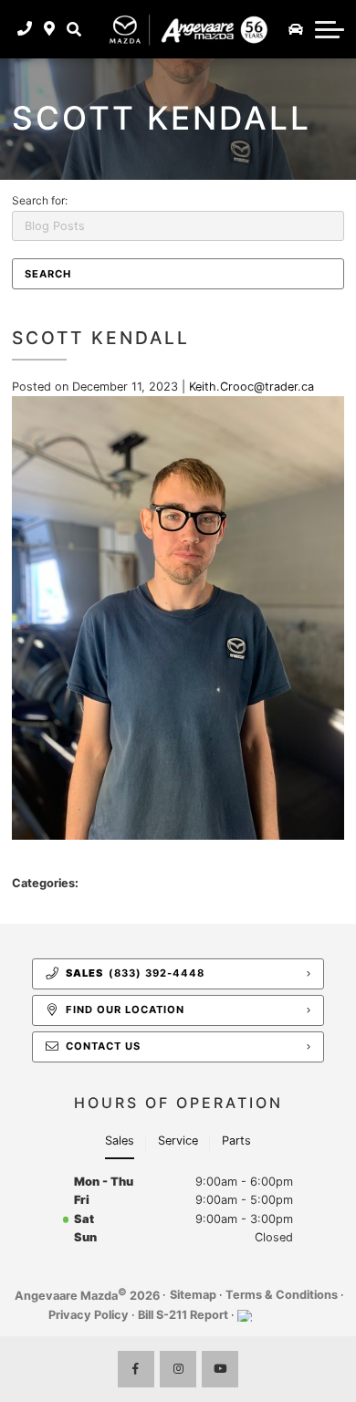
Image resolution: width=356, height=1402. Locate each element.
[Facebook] (136, 1369)
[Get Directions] (49, 29)
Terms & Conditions (281, 1295)
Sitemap (193, 1295)
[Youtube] (220, 1369)
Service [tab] (178, 1140)
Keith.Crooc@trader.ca (251, 386)
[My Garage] (295, 29)
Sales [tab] (119, 1140)
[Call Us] (25, 29)
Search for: (40, 200)
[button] (73, 29)
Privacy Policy (88, 1315)
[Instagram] (178, 1369)
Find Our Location (125, 1009)
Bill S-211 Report (183, 1315)
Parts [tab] (236, 1140)
